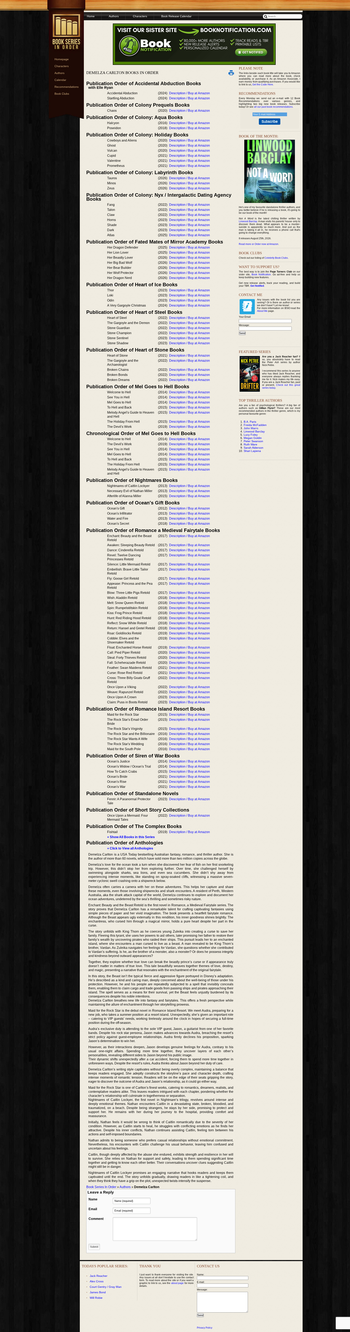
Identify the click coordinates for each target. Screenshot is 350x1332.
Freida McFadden (255, 425)
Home (91, 16)
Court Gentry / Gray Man (106, 1286)
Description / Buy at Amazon (189, 93)
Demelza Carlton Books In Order (122, 72)
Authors (59, 73)
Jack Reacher (98, 1275)
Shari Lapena (252, 451)
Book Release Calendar (176, 16)
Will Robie (96, 1297)
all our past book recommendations (273, 106)
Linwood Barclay (248, 221)
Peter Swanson (253, 441)
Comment (96, 1218)
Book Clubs (61, 93)
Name (93, 1199)
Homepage (61, 59)
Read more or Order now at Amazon (258, 244)
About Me (262, 311)
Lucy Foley (251, 434)
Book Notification (261, 274)
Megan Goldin (253, 438)
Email (93, 1209)
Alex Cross (97, 1281)
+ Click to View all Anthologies (130, 848)
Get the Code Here (262, 84)
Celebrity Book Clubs (276, 257)
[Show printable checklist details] (231, 72)
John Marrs (251, 428)
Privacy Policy (204, 1327)
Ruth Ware (250, 444)
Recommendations (66, 86)
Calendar (60, 80)
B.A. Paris (250, 421)
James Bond (98, 1292)
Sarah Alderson (253, 447)
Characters (61, 66)
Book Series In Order (101, 1187)
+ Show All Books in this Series (131, 837)
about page (177, 1283)
